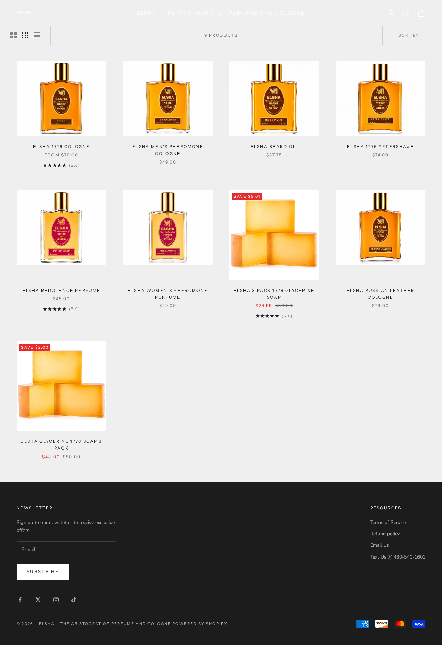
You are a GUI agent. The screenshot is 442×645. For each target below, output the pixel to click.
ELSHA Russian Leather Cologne (380, 294)
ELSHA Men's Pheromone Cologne (167, 150)
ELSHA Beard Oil (274, 146)
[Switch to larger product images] (13, 35)
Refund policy (385, 534)
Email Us (379, 545)
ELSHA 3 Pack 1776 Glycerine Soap (274, 294)
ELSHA (25, 12)
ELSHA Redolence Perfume (61, 290)
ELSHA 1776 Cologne (61, 146)
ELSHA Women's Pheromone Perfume (168, 294)
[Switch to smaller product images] (25, 35)
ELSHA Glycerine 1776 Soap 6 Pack (61, 445)
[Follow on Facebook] (20, 599)
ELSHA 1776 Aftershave (380, 146)
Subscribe (43, 572)
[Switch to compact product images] (37, 35)
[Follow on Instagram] (55, 599)
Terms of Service (388, 522)
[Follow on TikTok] (73, 599)
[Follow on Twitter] (38, 599)
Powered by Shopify (199, 623)
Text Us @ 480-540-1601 (397, 557)
